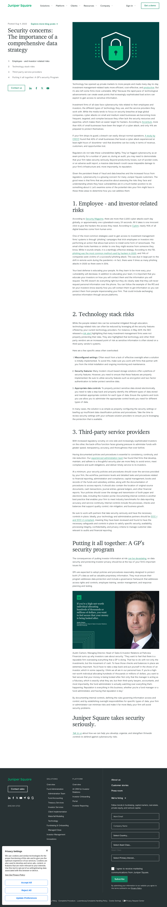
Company (105, 5)
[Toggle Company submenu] (112, 5)
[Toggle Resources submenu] (96, 5)
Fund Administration (55, 789)
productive (149, 87)
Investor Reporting (80, 805)
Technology (53, 821)
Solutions (45, 5)
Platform (60, 5)
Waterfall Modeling (56, 816)
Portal (75, 801)
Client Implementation (57, 811)
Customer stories (119, 785)
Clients (74, 5)
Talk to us (77, 733)
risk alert (87, 333)
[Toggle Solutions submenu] (51, 5)
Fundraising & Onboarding (58, 825)
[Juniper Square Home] (19, 5)
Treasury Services (56, 802)
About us (115, 779)
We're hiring (117, 798)
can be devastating (137, 558)
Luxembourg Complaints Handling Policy (92, 901)
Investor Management (56, 834)
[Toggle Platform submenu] (66, 5)
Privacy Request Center (135, 901)
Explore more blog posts (43, 24)
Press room (117, 790)
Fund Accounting (55, 798)
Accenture (147, 121)
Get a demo (150, 5)
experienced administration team (107, 458)
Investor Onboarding (81, 796)
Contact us (16, 87)
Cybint (135, 225)
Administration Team (56, 793)
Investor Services (55, 807)
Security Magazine (94, 218)
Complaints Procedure (66, 901)
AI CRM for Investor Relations (80, 790)
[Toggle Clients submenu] (79, 5)
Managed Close (54, 830)
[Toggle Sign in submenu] (135, 5)
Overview (51, 784)
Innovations (51, 839)
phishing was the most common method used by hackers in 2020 (104, 253)
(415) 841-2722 (14, 806)
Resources (89, 5)
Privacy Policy (136, 888)
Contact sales (17, 788)
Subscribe (119, 879)
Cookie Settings (115, 901)
